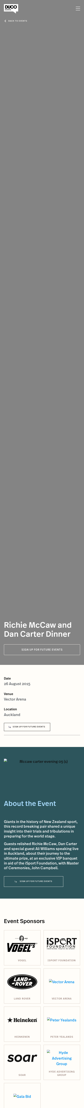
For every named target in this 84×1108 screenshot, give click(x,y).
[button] (77, 9)
